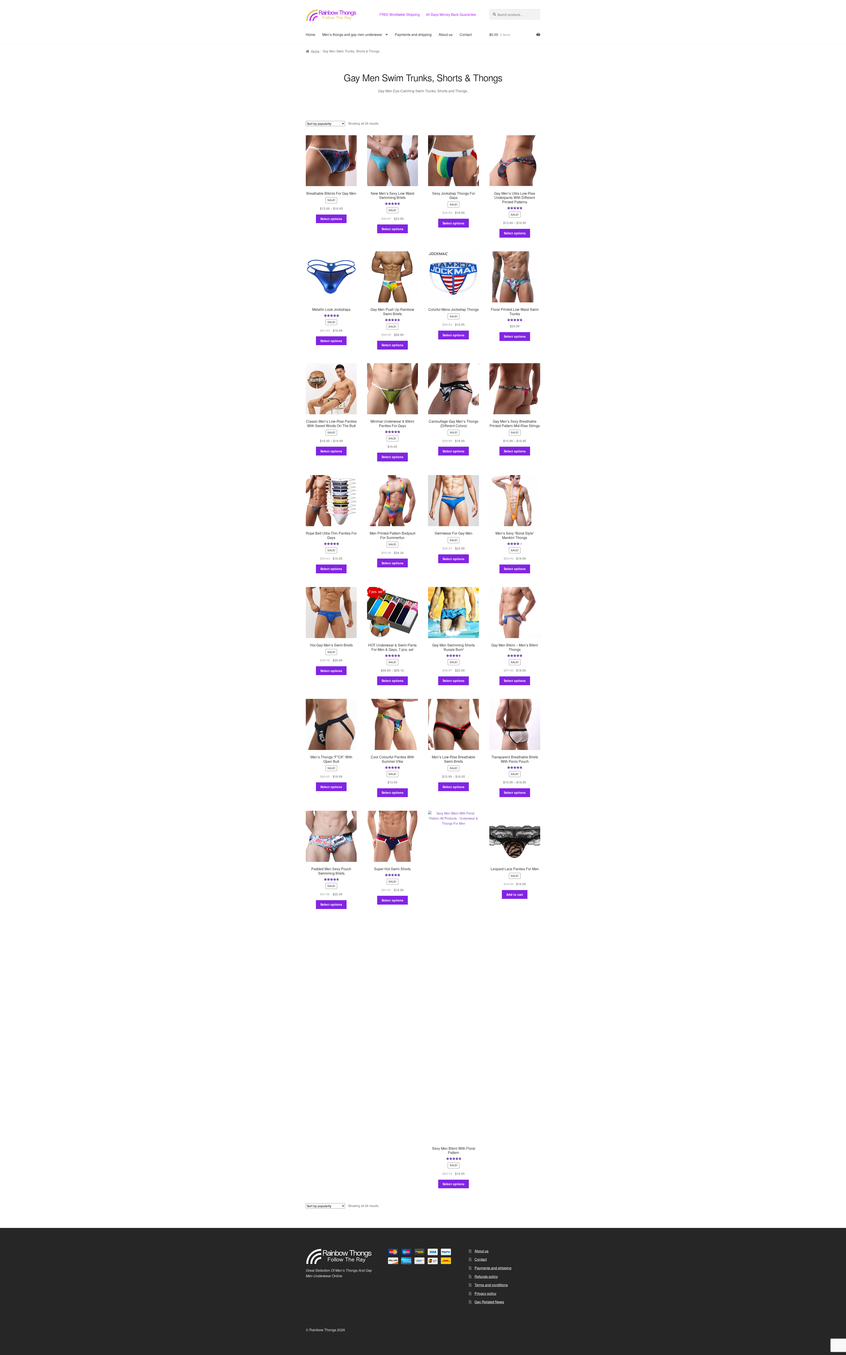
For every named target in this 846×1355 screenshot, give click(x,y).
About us (446, 34)
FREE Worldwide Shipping (399, 14)
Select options (331, 219)
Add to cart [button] (514, 894)
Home (310, 34)
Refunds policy (486, 1276)
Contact (466, 34)
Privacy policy (485, 1293)
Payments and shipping (413, 34)
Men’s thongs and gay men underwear (352, 34)
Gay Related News (489, 1301)
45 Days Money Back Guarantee (451, 14)
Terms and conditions (491, 1284)
